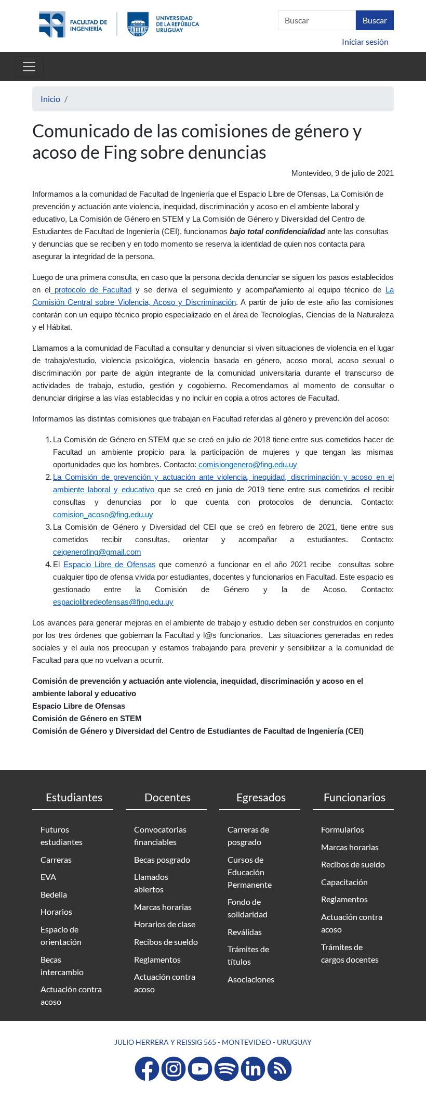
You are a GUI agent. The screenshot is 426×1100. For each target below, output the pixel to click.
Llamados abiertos (151, 883)
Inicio (50, 99)
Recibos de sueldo (166, 941)
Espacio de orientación (61, 935)
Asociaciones (251, 979)
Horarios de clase (164, 924)
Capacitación (344, 882)
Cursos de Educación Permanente (250, 871)
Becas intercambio (62, 965)
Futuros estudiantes (62, 835)
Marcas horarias (163, 907)
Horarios (56, 911)
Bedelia (54, 894)
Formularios (342, 829)
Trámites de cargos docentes (350, 953)
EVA (48, 876)
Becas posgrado (162, 859)
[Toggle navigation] (29, 66)
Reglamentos (157, 959)
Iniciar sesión (365, 41)
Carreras (56, 859)
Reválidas (245, 932)
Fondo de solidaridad (248, 908)
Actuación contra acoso (71, 995)
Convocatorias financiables (160, 835)
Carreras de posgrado (248, 835)
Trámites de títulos (248, 955)
